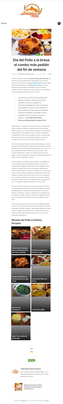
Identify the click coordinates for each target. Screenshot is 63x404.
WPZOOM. (46, 400)
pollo (18, 161)
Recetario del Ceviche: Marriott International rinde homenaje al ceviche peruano (33, 387)
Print (32, 360)
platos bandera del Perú (36, 83)
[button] (4, 23)
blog (50, 74)
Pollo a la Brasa (37, 85)
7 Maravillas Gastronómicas (26, 74)
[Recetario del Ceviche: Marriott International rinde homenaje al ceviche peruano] (19, 387)
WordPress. (24, 400)
